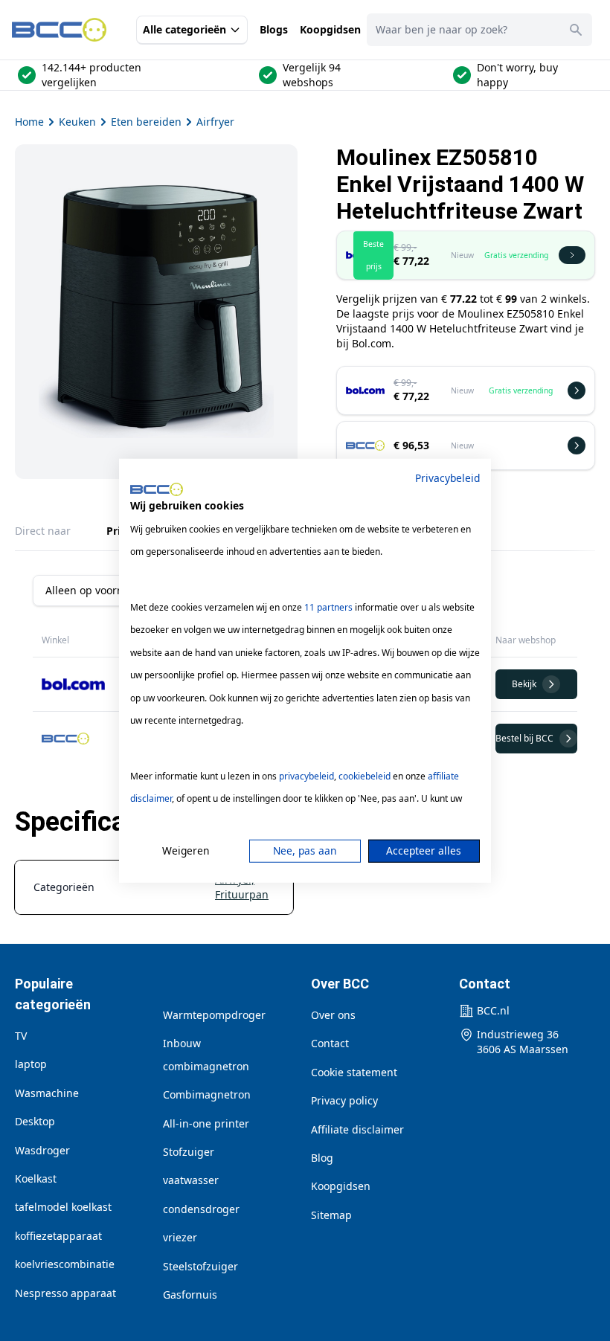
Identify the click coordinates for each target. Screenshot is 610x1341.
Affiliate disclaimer (357, 1129)
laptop (31, 1064)
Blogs (274, 29)
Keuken (77, 122)
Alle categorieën (184, 29)
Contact (330, 1043)
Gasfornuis (190, 1294)
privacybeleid (306, 776)
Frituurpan (242, 894)
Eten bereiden (146, 122)
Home (29, 122)
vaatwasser (191, 1180)
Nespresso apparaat (65, 1293)
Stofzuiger (188, 1152)
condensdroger (201, 1209)
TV (21, 1036)
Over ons (333, 1015)
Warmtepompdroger (214, 1015)
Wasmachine (47, 1093)
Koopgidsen (330, 29)
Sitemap (331, 1215)
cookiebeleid (364, 776)
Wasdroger (42, 1150)
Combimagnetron (207, 1094)
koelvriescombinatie (65, 1264)
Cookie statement (354, 1072)
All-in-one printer (206, 1123)
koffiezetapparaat (58, 1236)
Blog (322, 1158)
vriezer (180, 1237)
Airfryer (215, 122)
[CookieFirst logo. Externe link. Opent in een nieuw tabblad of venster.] (156, 489)
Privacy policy (344, 1100)
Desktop (35, 1121)
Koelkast (36, 1178)
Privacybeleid (447, 477)
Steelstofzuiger (200, 1266)
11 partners (328, 607)
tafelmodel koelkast (63, 1207)
